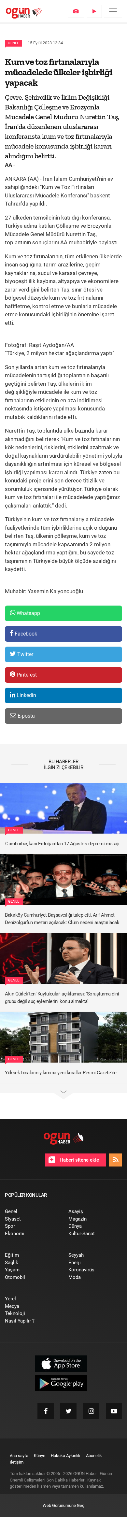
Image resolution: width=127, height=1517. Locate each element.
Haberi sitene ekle (78, 1160)
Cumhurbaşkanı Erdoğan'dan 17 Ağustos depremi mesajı (62, 844)
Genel (13, 43)
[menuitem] (76, 11)
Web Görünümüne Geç (63, 1505)
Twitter (24, 654)
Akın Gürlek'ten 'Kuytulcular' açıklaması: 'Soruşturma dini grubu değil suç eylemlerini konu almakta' (62, 997)
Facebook (25, 634)
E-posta (25, 716)
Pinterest (26, 675)
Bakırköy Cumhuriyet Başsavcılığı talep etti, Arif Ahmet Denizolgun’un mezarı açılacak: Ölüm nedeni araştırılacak (62, 918)
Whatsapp (27, 613)
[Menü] (113, 11)
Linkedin (25, 695)
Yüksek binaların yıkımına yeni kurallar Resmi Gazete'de (61, 1073)
